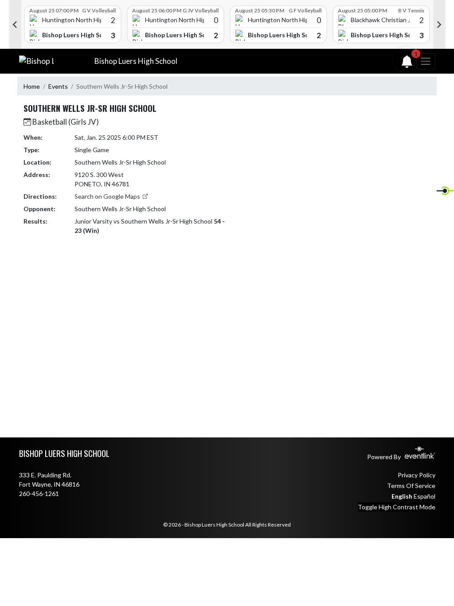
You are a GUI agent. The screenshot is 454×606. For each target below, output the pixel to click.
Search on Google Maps (107, 196)
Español (424, 496)
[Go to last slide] (15, 24)
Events (58, 86)
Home (31, 86)
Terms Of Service (411, 485)
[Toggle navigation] (425, 61)
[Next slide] (439, 24)
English (401, 496)
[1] (407, 63)
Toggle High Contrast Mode (396, 507)
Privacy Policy (416, 475)
